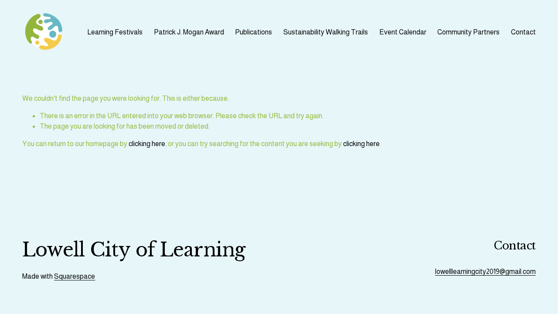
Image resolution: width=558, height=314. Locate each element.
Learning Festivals (115, 32)
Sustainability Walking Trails (325, 32)
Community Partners (468, 32)
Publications (253, 32)
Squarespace (74, 276)
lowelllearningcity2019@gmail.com (485, 271)
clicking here (147, 143)
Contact (523, 32)
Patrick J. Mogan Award (189, 32)
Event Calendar (402, 32)
